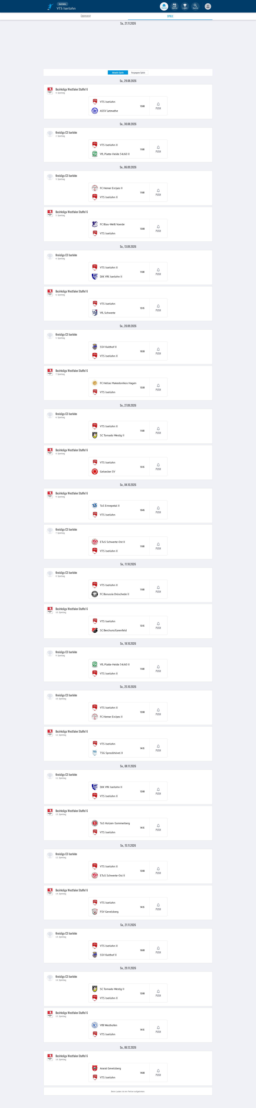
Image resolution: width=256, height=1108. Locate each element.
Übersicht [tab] (86, 16)
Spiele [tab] (170, 16)
